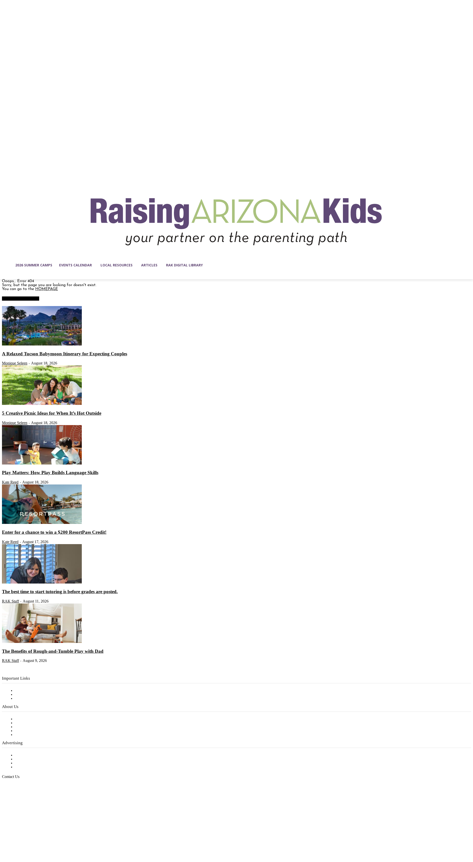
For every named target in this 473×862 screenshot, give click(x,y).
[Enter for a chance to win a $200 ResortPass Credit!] (42, 523)
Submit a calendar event (37, 735)
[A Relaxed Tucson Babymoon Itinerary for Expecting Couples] (42, 344)
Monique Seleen (14, 363)
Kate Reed (10, 482)
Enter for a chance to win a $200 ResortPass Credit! (54, 532)
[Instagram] (16, 839)
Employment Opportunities (39, 727)
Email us (20, 802)
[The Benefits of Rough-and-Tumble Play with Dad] (42, 642)
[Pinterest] (37, 839)
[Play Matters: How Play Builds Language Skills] (42, 463)
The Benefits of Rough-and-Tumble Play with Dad (52, 651)
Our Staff (23, 719)
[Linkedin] (27, 839)
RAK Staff (10, 601)
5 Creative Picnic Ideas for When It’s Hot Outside (51, 413)
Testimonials (26, 755)
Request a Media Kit (33, 759)
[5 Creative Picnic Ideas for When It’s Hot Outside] (42, 404)
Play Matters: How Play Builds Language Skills (50, 472)
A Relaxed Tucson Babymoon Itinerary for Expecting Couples (64, 353)
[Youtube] (58, 839)
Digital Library (28, 695)
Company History (31, 723)
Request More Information (39, 767)
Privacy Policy (27, 699)
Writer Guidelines (30, 731)
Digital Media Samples (35, 763)
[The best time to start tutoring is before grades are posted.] (42, 583)
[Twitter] (47, 839)
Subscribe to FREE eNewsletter (43, 691)
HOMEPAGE (46, 289)
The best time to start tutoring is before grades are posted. (60, 591)
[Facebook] (6, 839)
